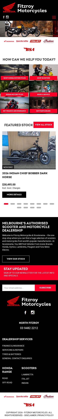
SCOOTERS (29, 368)
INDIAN (25, 382)
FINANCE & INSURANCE (13, 345)
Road (5, 378)
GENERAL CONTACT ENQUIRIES (17, 358)
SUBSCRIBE (45, 287)
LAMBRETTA (27, 374)
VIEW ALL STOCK (43, 125)
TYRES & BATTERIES (11, 354)
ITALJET (25, 378)
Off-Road (7, 382)
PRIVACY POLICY (46, 415)
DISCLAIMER (30, 415)
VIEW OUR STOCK (16, 259)
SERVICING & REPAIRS (12, 349)
